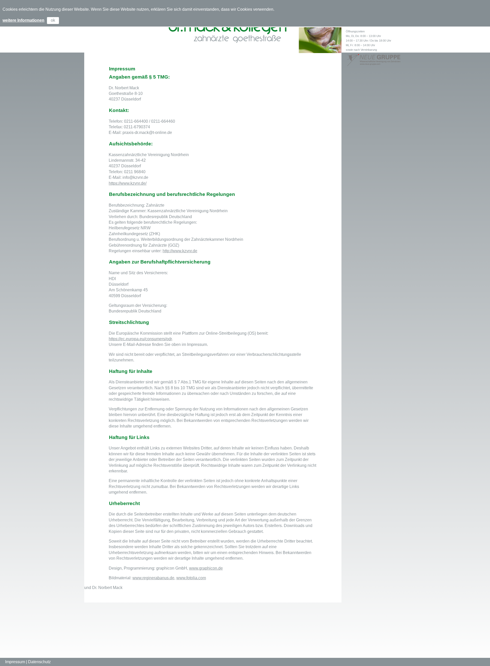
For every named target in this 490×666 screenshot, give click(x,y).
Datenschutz (39, 662)
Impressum (15, 662)
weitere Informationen (23, 20)
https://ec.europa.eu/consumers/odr (140, 339)
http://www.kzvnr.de (180, 251)
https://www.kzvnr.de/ (127, 183)
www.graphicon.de (206, 568)
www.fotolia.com (191, 578)
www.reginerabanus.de (153, 578)
